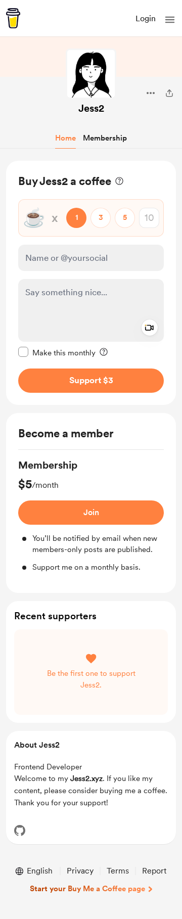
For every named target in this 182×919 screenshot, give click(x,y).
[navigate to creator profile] (91, 74)
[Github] (19, 830)
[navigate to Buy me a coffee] (13, 18)
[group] (91, 515)
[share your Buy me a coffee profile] (169, 93)
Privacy (80, 871)
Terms (118, 871)
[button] (170, 20)
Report (154, 871)
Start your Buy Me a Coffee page (87, 888)
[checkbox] (57, 352)
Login (145, 18)
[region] (91, 283)
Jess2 (91, 108)
